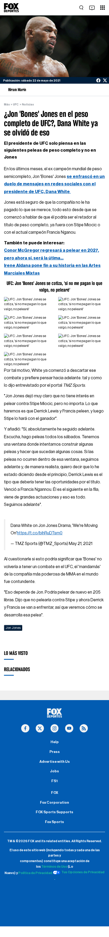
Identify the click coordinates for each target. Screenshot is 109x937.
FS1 (54, 781)
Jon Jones (13, 627)
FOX (54, 793)
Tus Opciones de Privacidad (83, 872)
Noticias (28, 104)
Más (7, 104)
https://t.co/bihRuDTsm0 (39, 533)
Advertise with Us (54, 762)
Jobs (54, 771)
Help (55, 742)
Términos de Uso (54, 866)
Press (54, 752)
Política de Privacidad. (35, 873)
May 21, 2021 (80, 544)
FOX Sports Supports (54, 812)
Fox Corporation (54, 802)
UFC (16, 104)
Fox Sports (54, 822)
